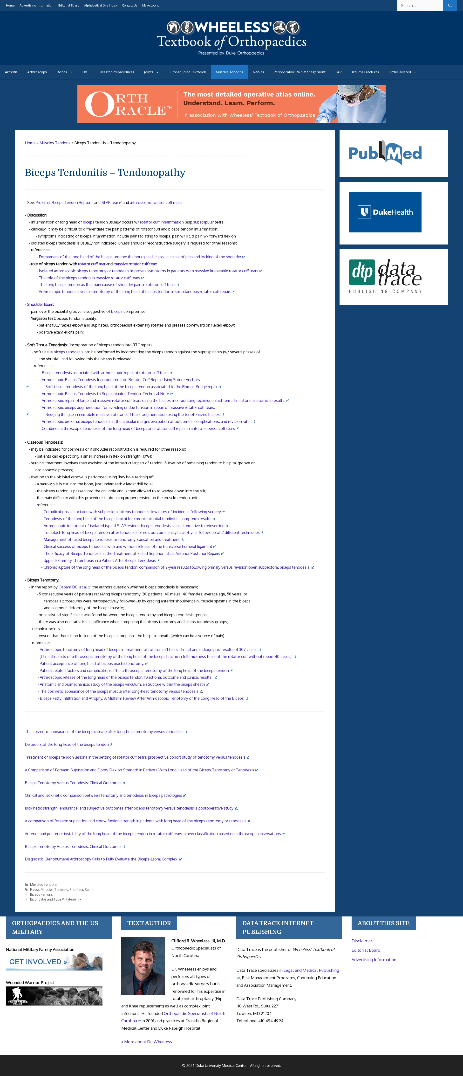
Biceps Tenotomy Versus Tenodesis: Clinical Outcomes (73, 846)
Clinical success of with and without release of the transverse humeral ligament (128, 546)
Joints (148, 72)
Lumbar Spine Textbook (187, 72)
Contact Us (129, 5)
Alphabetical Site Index (100, 5)
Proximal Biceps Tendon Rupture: (64, 202)
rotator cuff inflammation (162, 222)
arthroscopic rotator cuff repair (156, 202)
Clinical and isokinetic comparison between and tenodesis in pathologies (103, 795)
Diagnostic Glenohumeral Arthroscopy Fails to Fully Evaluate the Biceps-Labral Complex (101, 859)
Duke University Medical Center (221, 1065)
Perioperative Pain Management (300, 72)
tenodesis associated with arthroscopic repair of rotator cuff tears (105, 372)
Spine (89, 889)
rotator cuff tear (91, 263)
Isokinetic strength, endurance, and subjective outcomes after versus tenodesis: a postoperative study (129, 808)
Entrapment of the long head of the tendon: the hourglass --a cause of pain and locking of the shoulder (140, 256)
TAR (338, 72)
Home (10, 5)
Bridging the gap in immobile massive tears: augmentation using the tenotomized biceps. (133, 414)
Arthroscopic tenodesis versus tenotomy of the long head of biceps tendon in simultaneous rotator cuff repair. (135, 291)
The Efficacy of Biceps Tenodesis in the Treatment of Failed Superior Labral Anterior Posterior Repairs (132, 553)
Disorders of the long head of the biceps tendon (67, 744)
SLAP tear (110, 202)
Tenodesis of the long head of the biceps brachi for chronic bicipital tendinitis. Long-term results (127, 518)
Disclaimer (362, 940)
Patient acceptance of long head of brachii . (92, 663)
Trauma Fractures (365, 72)
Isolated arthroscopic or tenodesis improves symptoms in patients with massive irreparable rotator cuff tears (148, 270)
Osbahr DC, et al (73, 587)
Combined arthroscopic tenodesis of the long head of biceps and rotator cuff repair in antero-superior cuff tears (138, 428)
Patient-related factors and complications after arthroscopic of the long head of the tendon (134, 670)
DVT (85, 72)
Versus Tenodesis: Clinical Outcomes (73, 782)
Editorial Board (68, 5)
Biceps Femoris (41, 894)
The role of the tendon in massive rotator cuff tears (89, 277)
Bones (62, 72)
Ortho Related (400, 72)
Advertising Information (37, 5)
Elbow (34, 889)
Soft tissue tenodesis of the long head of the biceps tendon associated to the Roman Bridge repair (131, 386)
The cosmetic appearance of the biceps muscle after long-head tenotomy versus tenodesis (119, 691)
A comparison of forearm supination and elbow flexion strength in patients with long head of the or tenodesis (135, 820)
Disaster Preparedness (116, 72)
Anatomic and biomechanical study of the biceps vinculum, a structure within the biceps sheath (122, 684)
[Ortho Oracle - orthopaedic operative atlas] (231, 121)
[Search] (450, 5)
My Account (150, 5)
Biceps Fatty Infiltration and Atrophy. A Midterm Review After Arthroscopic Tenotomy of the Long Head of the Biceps (142, 698)
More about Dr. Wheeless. (148, 1041)
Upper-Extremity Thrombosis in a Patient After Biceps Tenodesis (100, 560)
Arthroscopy (37, 72)
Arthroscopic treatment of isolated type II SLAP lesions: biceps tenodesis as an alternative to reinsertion (134, 525)
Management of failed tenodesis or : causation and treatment (112, 539)
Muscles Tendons (229, 72)
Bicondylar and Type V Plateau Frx (55, 899)
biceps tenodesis (68, 351)
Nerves (258, 72)
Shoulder (76, 889)
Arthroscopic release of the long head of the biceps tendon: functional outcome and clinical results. (126, 677)
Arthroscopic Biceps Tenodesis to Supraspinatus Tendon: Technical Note (105, 393)
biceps (88, 222)
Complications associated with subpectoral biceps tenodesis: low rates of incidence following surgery (132, 511)
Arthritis (11, 72)
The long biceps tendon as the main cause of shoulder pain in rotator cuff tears (107, 284)
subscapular (203, 222)
